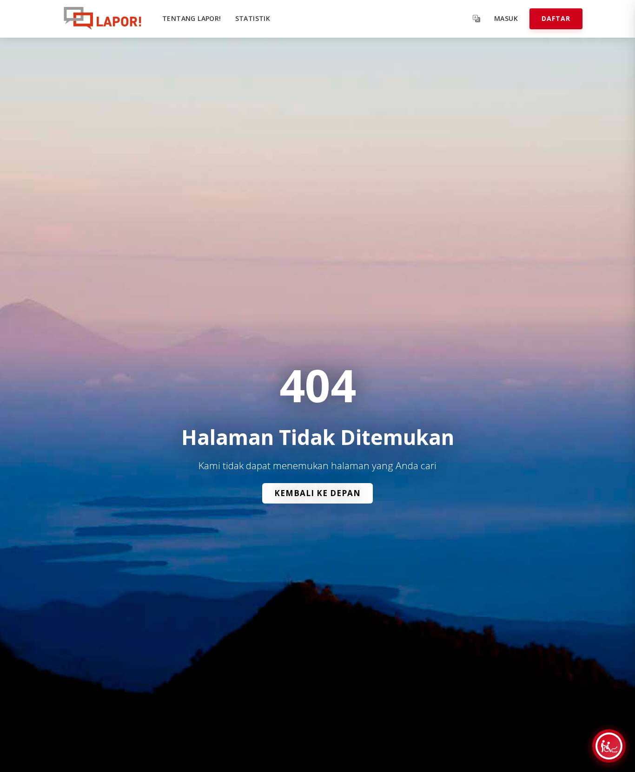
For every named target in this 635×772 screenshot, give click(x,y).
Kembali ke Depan (317, 493)
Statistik (253, 18)
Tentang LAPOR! (191, 18)
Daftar (556, 18)
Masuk (506, 18)
